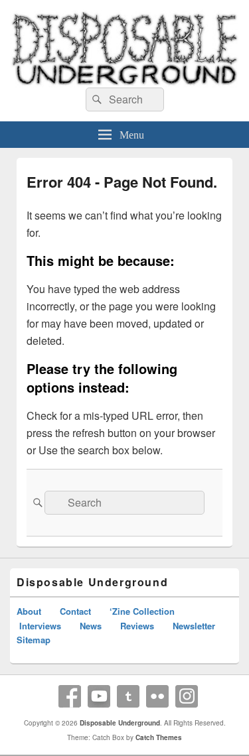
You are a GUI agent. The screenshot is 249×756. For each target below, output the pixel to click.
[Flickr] (157, 696)
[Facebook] (69, 696)
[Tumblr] (128, 696)
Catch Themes (158, 737)
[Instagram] (186, 696)
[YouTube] (99, 696)
